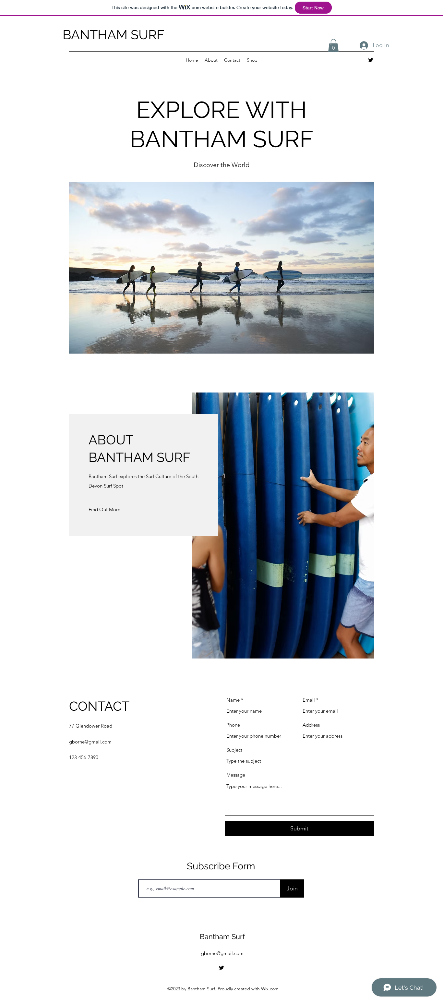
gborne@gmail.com (90, 742)
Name (233, 699)
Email (309, 699)
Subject (234, 749)
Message (235, 774)
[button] (333, 45)
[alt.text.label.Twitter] (370, 60)
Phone (233, 724)
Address (311, 724)
